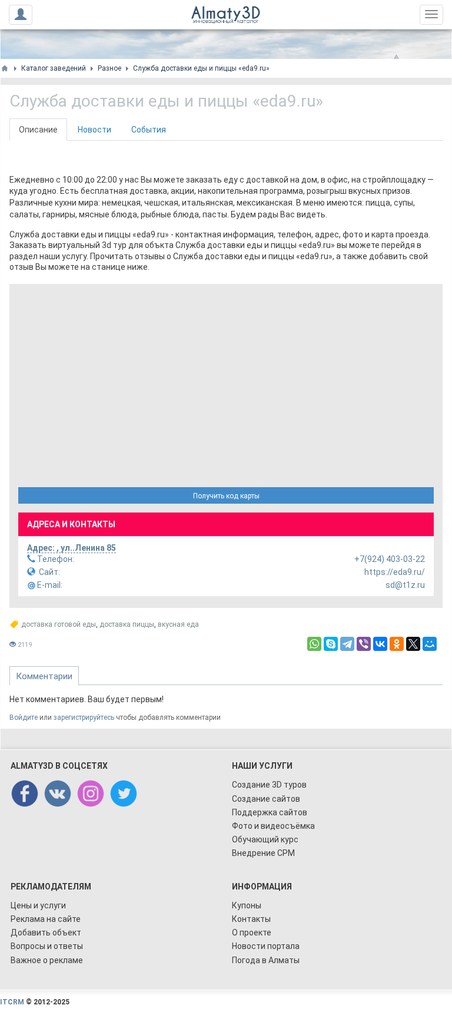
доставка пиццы (126, 624)
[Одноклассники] (397, 644)
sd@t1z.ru (230, 585)
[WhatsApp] (314, 644)
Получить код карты (226, 496)
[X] (413, 644)
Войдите (23, 717)
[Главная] (4, 68)
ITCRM (12, 1002)
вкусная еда (178, 624)
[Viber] (364, 644)
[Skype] (331, 644)
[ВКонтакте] (380, 644)
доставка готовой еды (58, 624)
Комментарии (44, 676)
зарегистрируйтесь (84, 717)
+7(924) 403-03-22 (230, 559)
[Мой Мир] (430, 644)
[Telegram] (347, 644)
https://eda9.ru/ (232, 572)
